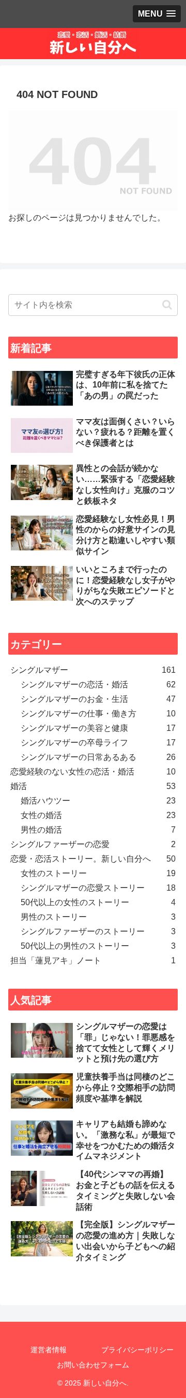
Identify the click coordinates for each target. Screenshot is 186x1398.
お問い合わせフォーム (93, 1365)
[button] (167, 305)
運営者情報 (48, 1350)
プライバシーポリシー (137, 1350)
